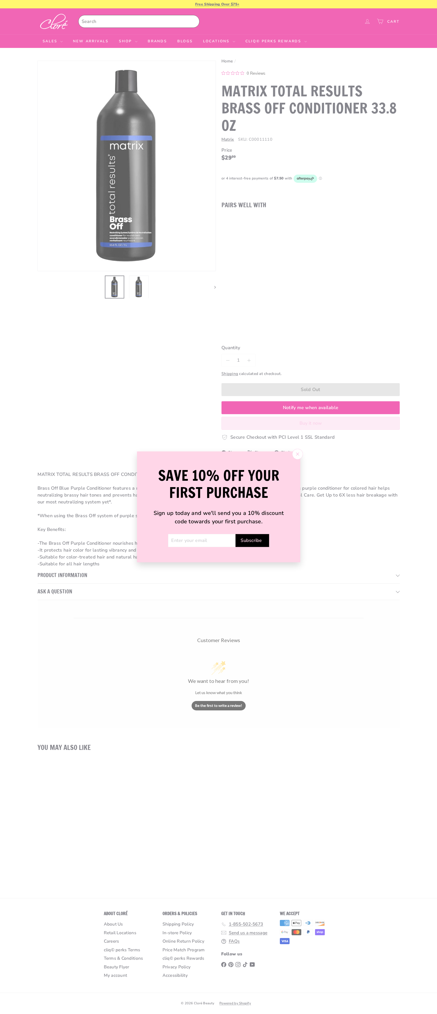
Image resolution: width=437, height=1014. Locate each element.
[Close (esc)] (297, 454)
